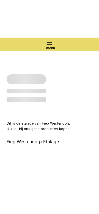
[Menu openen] (49, 43)
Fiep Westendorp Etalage (33, 141)
